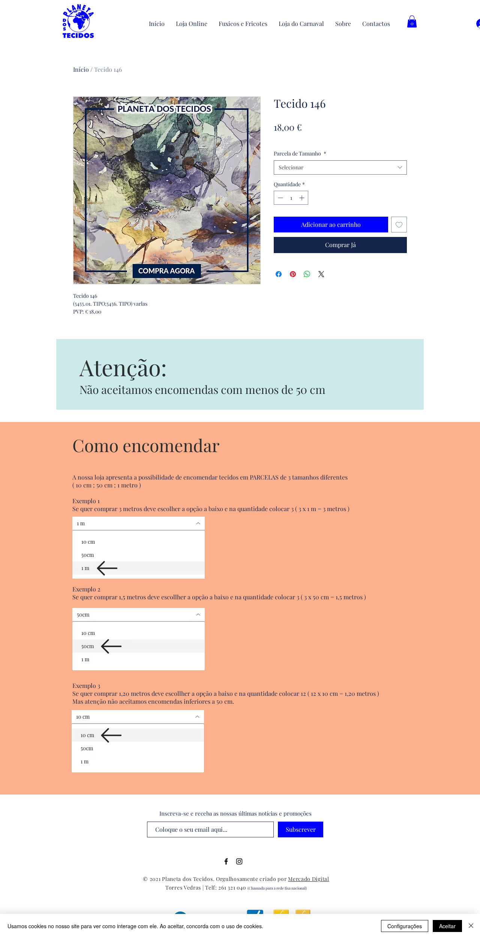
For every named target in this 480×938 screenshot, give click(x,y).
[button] (412, 21)
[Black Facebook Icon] (226, 861)
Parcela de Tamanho (300, 153)
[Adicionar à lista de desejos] (399, 224)
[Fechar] (471, 926)
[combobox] (340, 167)
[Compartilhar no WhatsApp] (307, 274)
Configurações (404, 926)
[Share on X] (321, 274)
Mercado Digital (308, 878)
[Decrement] (279, 197)
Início (81, 69)
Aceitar (447, 926)
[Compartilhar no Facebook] (278, 274)
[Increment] (302, 197)
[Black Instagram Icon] (239, 861)
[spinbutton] (291, 197)
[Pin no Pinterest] (292, 274)
